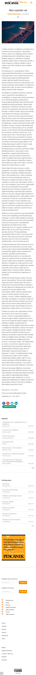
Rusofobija (5, 484)
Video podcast (10, 614)
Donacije (4, 660)
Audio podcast (10, 609)
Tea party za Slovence (9, 513)
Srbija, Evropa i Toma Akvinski (12, 448)
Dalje (33, 468)
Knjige (3, 647)
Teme (3, 638)
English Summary (8, 588)
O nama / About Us (7, 653)
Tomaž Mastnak (14, 14)
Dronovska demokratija (10, 490)
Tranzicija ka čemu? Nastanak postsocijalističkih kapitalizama (12, 460)
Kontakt (4, 657)
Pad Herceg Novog (8, 436)
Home (3, 623)
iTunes (8, 612)
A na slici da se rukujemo (10, 430)
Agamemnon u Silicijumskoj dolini (13, 454)
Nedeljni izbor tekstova (10, 579)
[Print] (18, 16)
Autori (7, 602)
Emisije (4, 629)
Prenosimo (5, 635)
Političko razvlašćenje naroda (11, 496)
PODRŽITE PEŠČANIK (9, 406)
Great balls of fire (8, 442)
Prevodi (8, 605)
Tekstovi (4, 626)
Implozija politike (7, 502)
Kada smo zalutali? (8, 508)
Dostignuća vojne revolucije (11, 519)
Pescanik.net (9, 600)
